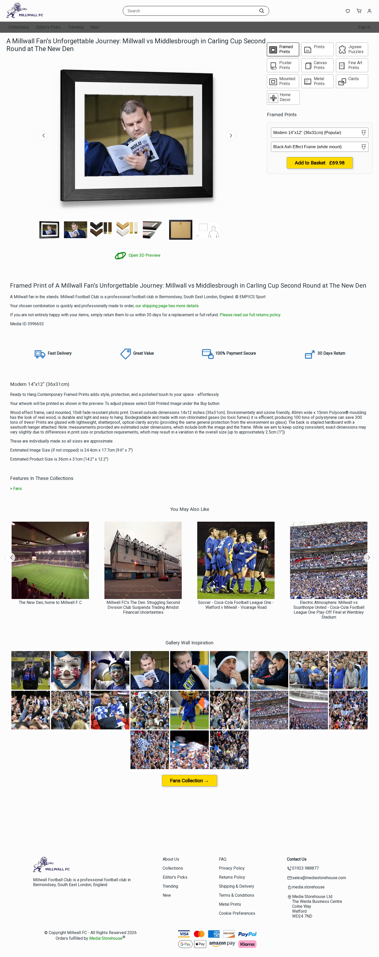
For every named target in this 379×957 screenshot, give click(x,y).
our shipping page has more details (167, 305)
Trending (76, 27)
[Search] (262, 11)
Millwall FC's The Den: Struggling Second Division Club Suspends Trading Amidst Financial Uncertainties (143, 607)
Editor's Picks (48, 27)
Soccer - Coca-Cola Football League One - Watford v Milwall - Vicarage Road (236, 605)
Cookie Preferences (237, 913)
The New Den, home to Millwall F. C (50, 602)
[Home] (38, 16)
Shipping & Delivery (236, 886)
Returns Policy (232, 877)
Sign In (364, 27)
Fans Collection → (189, 781)
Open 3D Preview (144, 255)
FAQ (222, 859)
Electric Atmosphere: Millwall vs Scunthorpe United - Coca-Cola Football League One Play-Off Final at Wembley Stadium (328, 610)
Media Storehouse (105, 938)
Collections (19, 27)
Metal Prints (230, 904)
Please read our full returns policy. (250, 314)
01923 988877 (305, 868)
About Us (171, 859)
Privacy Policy (232, 868)
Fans (17, 488)
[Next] (231, 135)
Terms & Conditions (236, 895)
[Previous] (42, 135)
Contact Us (297, 859)
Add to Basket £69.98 (320, 163)
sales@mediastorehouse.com (319, 877)
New (95, 27)
